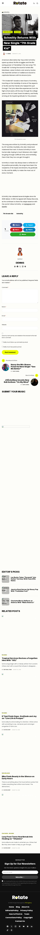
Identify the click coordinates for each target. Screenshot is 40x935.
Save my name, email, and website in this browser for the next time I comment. (19, 336)
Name (4, 307)
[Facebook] (7, 926)
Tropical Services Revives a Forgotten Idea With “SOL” (19, 659)
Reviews (17, 31)
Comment (5, 287)
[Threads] (11, 930)
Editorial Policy (12, 910)
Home (11, 907)
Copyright (28, 917)
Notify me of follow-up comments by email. (15, 342)
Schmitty (19, 214)
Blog (18, 907)
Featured (5, 833)
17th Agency (28, 903)
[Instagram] (15, 926)
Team (26, 914)
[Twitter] (11, 926)
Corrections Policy (13, 917)
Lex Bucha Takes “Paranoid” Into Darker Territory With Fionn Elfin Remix (23, 579)
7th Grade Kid (8, 214)
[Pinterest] (19, 926)
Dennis (20, 262)
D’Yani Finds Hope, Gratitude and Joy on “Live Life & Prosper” (19, 717)
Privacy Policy (26, 910)
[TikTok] (7, 930)
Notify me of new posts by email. (12, 347)
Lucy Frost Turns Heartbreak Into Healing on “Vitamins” (17, 838)
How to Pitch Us (15, 914)
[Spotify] (27, 926)
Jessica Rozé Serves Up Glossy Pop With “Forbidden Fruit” (24, 590)
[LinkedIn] (31, 926)
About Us (25, 907)
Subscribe (19, 877)
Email (4, 316)
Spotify (4, 207)
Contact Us (20, 921)
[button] (3, 3)
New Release (8, 31)
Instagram (28, 204)
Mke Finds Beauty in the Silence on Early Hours (18, 777)
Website (4, 324)
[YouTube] (23, 926)
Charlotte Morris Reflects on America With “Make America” (22, 601)
